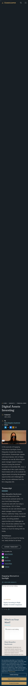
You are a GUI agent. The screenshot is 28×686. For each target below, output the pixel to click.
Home (5, 403)
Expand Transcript (11, 546)
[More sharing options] (16, 427)
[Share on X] (8, 427)
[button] (25, 2)
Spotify (6, 557)
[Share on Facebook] (11, 427)
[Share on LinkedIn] (5, 427)
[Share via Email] (13, 427)
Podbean (7, 566)
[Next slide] (9, 609)
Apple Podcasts (9, 554)
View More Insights (10, 582)
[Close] (26, 658)
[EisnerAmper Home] (9, 2)
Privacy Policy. (12, 671)
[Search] (20, 2)
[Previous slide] (3, 609)
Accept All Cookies (14, 683)
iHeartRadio (8, 560)
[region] (14, 671)
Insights (11, 403)
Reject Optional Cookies (14, 679)
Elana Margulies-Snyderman (12, 423)
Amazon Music (8, 563)
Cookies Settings (14, 674)
